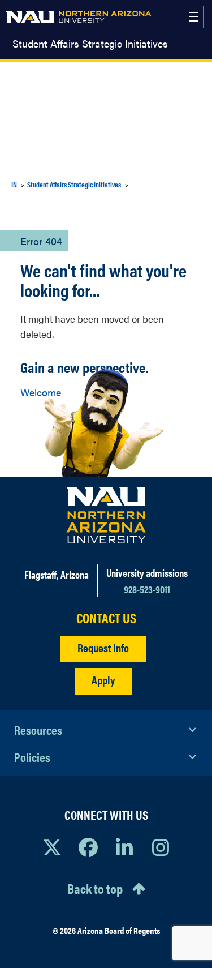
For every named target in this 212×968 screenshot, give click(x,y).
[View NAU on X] (52, 847)
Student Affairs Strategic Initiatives (90, 43)
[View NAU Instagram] (160, 847)
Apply (103, 679)
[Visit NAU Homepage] (106, 515)
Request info (103, 647)
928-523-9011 (147, 589)
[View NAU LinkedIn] (124, 847)
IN (14, 184)
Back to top (95, 888)
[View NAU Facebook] (88, 847)
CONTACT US (106, 618)
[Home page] (79, 17)
